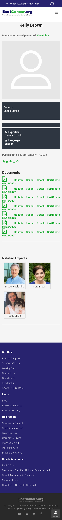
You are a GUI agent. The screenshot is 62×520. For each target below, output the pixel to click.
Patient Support (11, 358)
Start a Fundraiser (12, 428)
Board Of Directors (13, 388)
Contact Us (8, 373)
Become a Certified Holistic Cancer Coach (26, 470)
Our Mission (8, 378)
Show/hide (42, 35)
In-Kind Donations (12, 452)
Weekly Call (8, 368)
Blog (4, 400)
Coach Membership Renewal (18, 475)
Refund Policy (39, 508)
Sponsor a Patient (12, 423)
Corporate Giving (11, 438)
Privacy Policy (24, 508)
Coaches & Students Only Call (19, 485)
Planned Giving (10, 443)
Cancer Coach (13, 135)
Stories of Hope (11, 363)
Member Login (10, 480)
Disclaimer (12, 508)
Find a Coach (9, 465)
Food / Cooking (11, 410)
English (9, 143)
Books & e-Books (12, 405)
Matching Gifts (10, 447)
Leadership (8, 383)
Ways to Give (10, 433)
